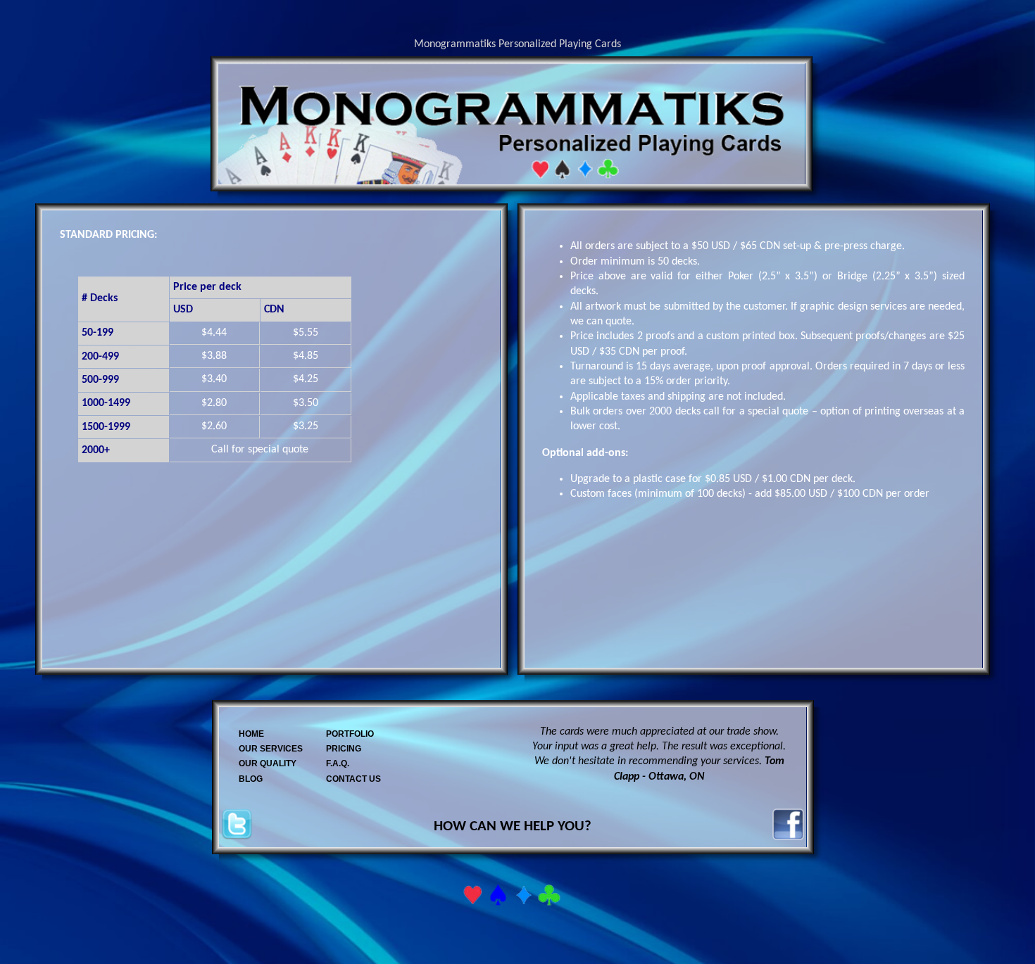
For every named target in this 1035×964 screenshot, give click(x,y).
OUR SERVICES (271, 749)
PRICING (343, 749)
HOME (251, 734)
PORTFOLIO (350, 734)
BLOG (251, 779)
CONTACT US (353, 779)
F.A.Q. (337, 763)
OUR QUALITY (267, 763)
